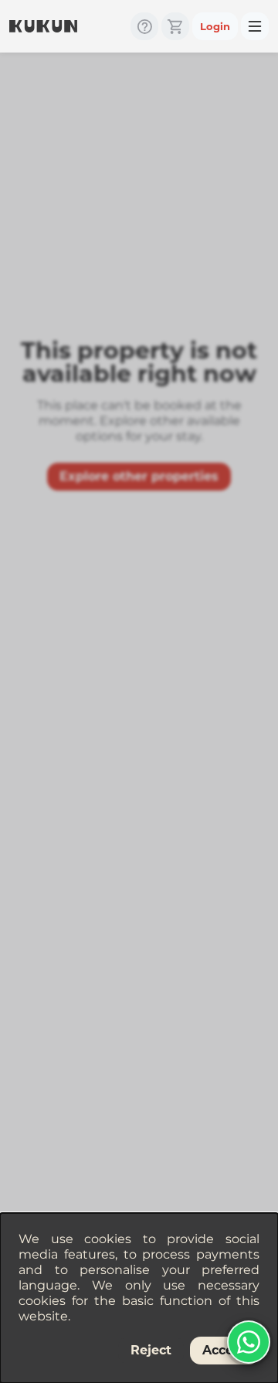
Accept (224, 1350)
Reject (151, 1350)
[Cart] (175, 26)
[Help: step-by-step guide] (144, 26)
